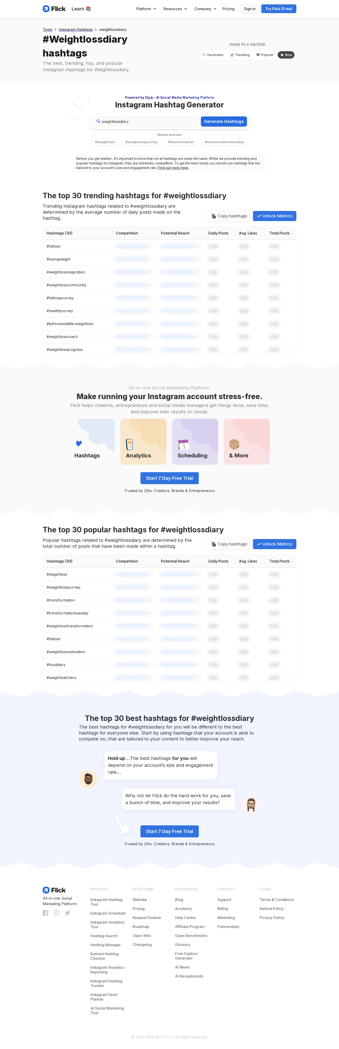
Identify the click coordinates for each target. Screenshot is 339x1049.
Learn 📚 (81, 9)
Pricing (229, 8)
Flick (149, 97)
